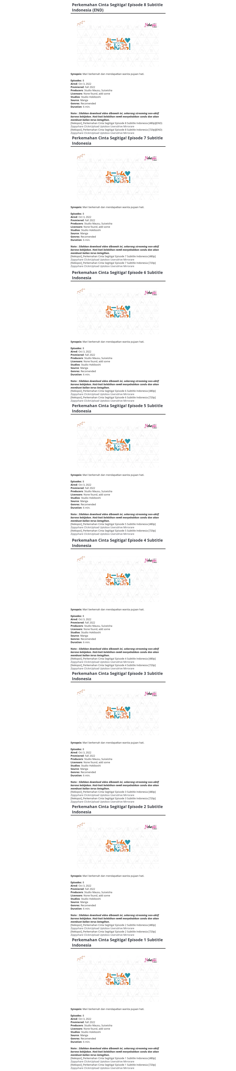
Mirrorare (128, 126)
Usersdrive (116, 126)
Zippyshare (77, 126)
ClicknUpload (91, 126)
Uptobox (105, 126)
